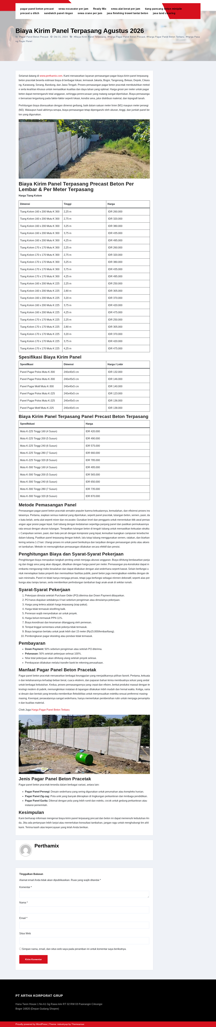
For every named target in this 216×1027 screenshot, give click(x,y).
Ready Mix (99, 8)
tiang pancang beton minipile (163, 8)
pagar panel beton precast (37, 8)
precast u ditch (29, 13)
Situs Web (25, 933)
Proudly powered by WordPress (31, 1024)
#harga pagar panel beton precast (126, 36)
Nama (23, 902)
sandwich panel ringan (58, 13)
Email (23, 918)
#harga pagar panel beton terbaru (165, 36)
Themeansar (77, 1024)
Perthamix (46, 846)
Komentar (25, 887)
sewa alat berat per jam (125, 8)
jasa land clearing (164, 13)
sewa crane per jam (90, 13)
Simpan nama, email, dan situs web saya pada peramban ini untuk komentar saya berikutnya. (74, 949)
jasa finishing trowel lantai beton (127, 13)
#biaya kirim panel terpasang (90, 36)
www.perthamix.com (51, 75)
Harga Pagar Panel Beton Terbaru (50, 709)
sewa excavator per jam (73, 8)
